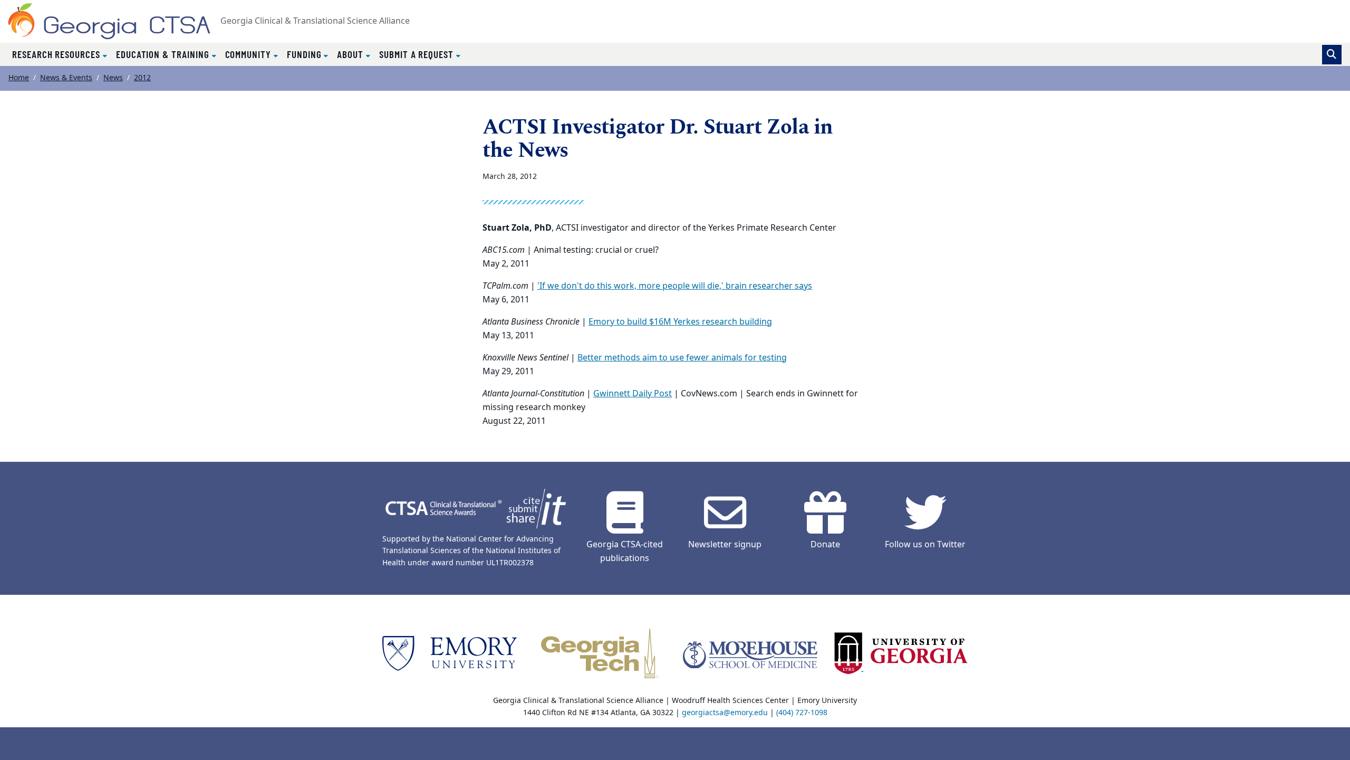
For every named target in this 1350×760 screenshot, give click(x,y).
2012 (142, 77)
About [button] (351, 54)
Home (18, 77)
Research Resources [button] (57, 54)
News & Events (66, 77)
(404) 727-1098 (801, 712)
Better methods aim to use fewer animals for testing (682, 358)
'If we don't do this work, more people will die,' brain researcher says (674, 286)
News (113, 77)
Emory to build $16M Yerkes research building (680, 322)
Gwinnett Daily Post (632, 393)
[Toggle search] (1332, 54)
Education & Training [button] (164, 54)
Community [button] (249, 54)
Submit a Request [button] (417, 54)
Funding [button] (305, 54)
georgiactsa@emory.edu (725, 712)
